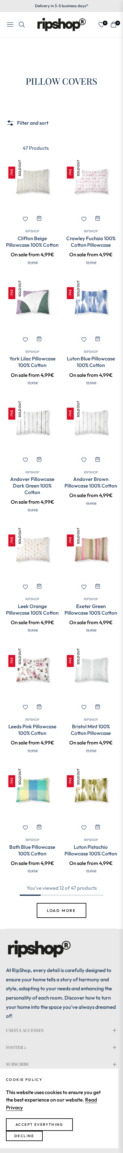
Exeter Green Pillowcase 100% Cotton (90, 609)
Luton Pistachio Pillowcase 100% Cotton (90, 850)
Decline (24, 1136)
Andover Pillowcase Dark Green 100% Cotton (32, 485)
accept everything (39, 1124)
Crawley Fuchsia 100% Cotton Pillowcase (91, 241)
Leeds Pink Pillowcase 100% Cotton (32, 729)
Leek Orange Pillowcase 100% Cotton (32, 609)
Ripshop (32, 231)
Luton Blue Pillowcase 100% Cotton (91, 361)
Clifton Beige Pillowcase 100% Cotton (32, 241)
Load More (61, 910)
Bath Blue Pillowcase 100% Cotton (32, 850)
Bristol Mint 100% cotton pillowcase (91, 729)
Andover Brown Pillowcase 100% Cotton (90, 482)
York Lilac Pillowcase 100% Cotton (32, 361)
